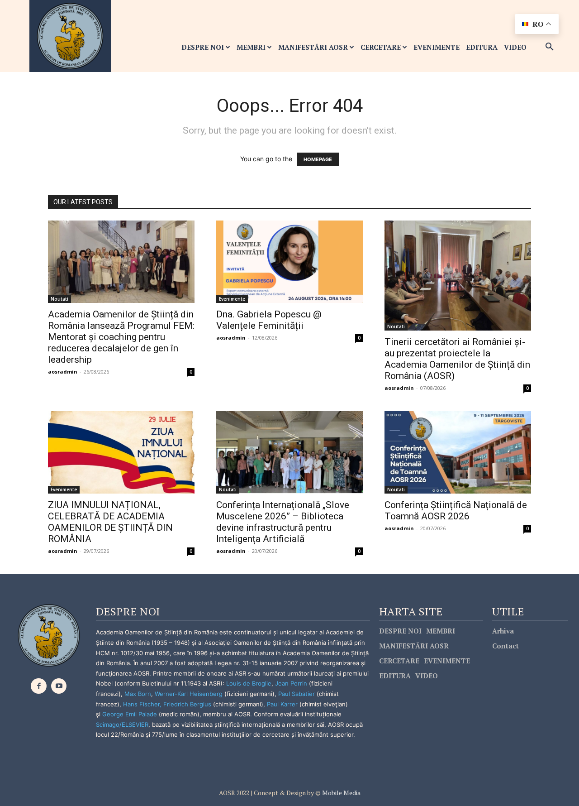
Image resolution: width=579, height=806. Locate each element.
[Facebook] (39, 686)
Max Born (137, 693)
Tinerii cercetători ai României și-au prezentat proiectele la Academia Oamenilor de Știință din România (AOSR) (457, 358)
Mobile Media (341, 792)
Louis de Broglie (248, 683)
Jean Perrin (292, 683)
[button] (550, 47)
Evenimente (232, 299)
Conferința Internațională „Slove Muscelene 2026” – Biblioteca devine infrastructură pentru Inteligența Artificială (282, 521)
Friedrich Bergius (187, 704)
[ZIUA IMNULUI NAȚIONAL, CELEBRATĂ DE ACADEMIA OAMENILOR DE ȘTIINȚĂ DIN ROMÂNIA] (121, 452)
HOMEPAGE (318, 159)
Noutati (59, 299)
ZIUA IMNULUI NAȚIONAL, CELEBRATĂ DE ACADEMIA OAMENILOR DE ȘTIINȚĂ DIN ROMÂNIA (110, 521)
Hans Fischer (141, 704)
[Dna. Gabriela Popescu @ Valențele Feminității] (289, 262)
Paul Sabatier (296, 693)
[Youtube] (59, 686)
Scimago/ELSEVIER (122, 724)
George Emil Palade (129, 714)
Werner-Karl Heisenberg (189, 693)
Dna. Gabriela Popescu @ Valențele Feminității (269, 320)
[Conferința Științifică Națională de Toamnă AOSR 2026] (457, 452)
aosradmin (62, 371)
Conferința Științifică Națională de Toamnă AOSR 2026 (455, 510)
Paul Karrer (282, 704)
